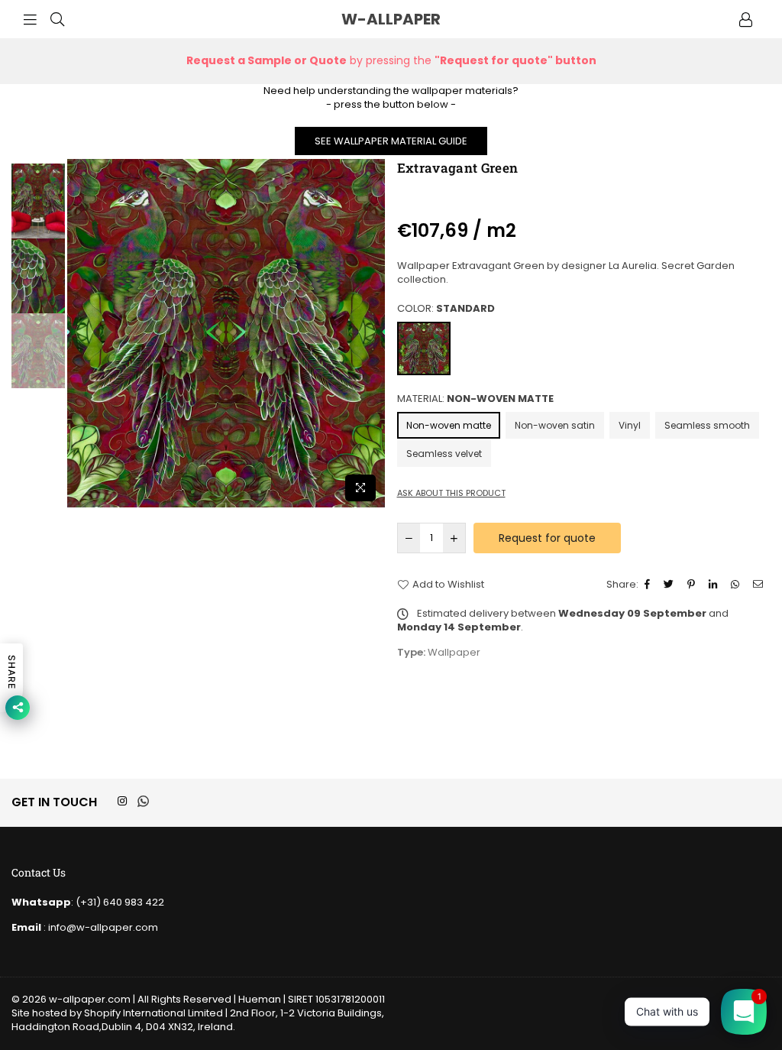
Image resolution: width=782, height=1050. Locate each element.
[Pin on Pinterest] (693, 584)
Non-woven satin (555, 425)
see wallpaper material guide (391, 141)
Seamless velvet (444, 453)
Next (372, 333)
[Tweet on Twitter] (670, 584)
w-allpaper (427, 19)
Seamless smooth (707, 425)
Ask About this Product (451, 493)
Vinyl (630, 425)
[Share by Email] (760, 584)
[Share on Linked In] (715, 584)
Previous (80, 333)
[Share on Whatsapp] (737, 584)
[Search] (57, 19)
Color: (446, 309)
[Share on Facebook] (649, 584)
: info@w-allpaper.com (99, 927)
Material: (475, 399)
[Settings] (745, 19)
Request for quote (547, 538)
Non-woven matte (448, 425)
